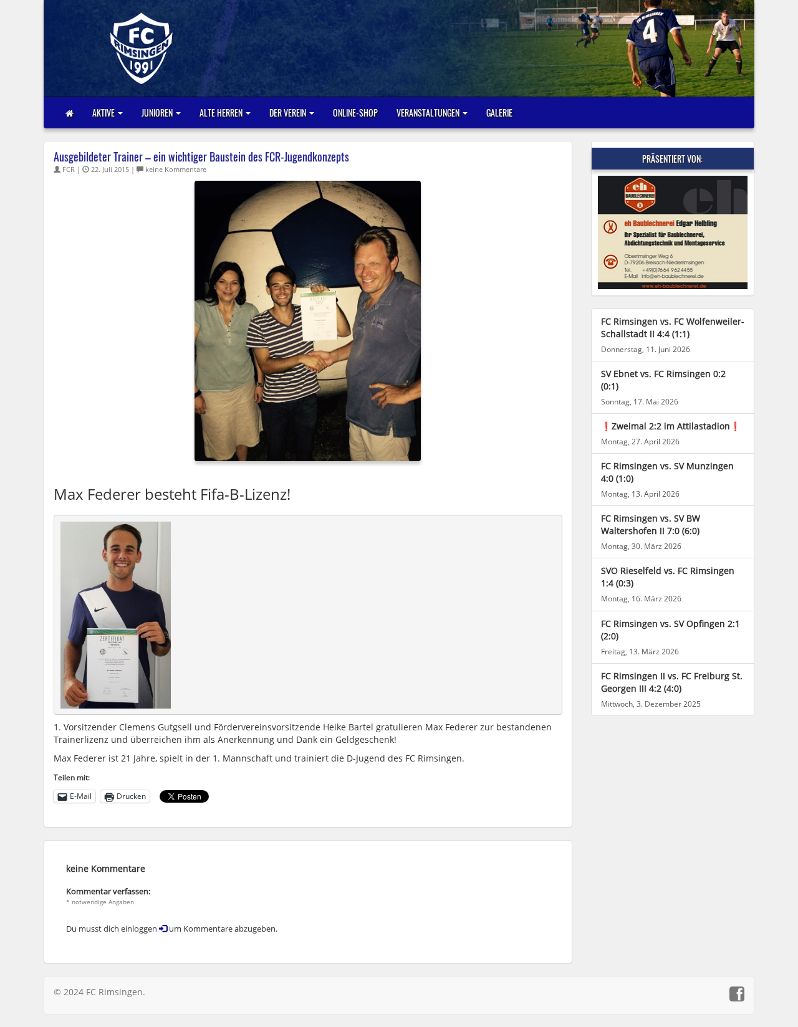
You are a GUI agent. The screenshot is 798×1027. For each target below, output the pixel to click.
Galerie (499, 112)
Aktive (104, 112)
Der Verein (288, 112)
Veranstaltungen (429, 112)
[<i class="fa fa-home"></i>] (69, 112)
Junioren (158, 112)
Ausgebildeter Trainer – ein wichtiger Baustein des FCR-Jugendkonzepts (201, 156)
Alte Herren (222, 112)
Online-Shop (355, 112)
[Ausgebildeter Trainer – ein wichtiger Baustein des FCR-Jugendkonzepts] (308, 320)
